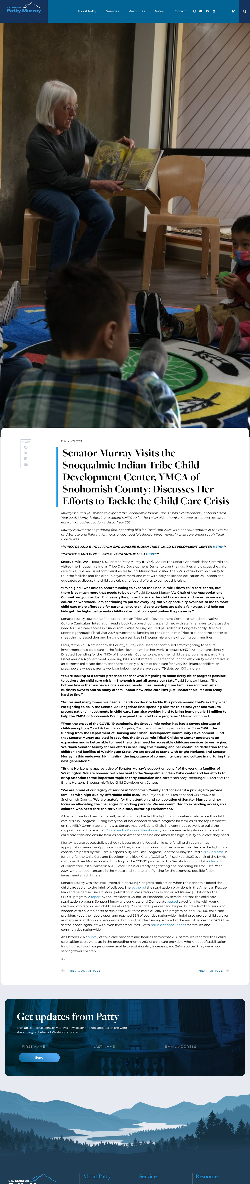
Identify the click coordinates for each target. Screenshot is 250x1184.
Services (112, 11)
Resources (137, 11)
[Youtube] (201, 11)
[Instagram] (194, 11)
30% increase (213, 852)
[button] (244, 11)
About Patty (87, 11)
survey (93, 937)
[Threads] (226, 11)
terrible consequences (168, 925)
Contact (179, 11)
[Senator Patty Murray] (24, 16)
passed (172, 901)
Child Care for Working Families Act (132, 830)
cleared (215, 861)
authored (138, 887)
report (96, 897)
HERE (217, 547)
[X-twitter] (220, 11)
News (159, 11)
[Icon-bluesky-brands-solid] (233, 11)
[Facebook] (207, 11)
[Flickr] (214, 11)
